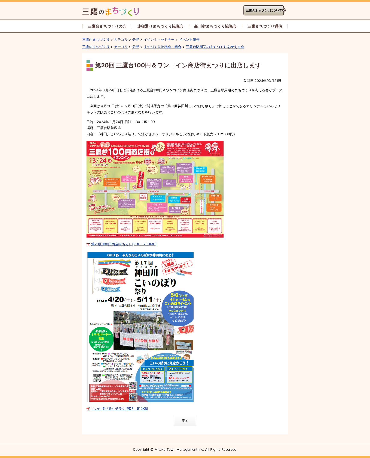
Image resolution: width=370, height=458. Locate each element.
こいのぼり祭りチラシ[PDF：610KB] (119, 408)
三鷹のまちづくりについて (264, 10)
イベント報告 (189, 39)
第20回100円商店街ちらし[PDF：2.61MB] (124, 244)
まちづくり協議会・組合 (162, 47)
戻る (185, 421)
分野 (135, 39)
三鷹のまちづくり (96, 39)
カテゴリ (121, 39)
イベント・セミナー (159, 39)
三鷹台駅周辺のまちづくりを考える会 (215, 47)
